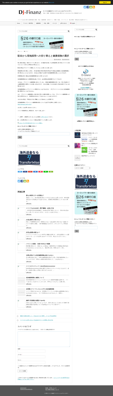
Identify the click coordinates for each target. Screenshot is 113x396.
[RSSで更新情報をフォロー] (93, 7)
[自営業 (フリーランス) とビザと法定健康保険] (21, 292)
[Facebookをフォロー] (88, 7)
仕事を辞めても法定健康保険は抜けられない (40, 255)
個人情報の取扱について (52, 389)
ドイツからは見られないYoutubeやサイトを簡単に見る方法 (36, 320)
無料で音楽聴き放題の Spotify (35, 300)
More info (51, 2)
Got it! (105, 2)
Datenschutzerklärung (26, 389)
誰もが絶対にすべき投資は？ (35, 195)
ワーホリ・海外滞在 (28, 23)
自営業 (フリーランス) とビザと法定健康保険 (40, 289)
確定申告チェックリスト (88, 155)
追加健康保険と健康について (35, 277)
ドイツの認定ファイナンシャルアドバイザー (58, 393)
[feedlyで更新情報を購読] (90, 7)
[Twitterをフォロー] (85, 7)
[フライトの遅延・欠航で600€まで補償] (21, 247)
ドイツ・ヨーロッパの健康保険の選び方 (93, 139)
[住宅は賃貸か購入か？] (21, 235)
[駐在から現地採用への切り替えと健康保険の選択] (35, 172)
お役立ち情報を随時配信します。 (26, 129)
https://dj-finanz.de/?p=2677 (25, 104)
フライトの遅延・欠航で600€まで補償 (38, 244)
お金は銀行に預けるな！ (33, 219)
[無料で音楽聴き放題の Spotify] (21, 303)
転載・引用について (50, 388)
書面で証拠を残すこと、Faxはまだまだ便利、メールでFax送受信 (38, 316)
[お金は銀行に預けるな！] (21, 223)
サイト (19, 360)
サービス (55, 23)
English (73, 23)
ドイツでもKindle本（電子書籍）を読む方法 (40, 208)
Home (18, 23)
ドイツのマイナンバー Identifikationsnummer (40, 266)
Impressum (23, 388)
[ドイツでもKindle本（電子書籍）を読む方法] (21, 211)
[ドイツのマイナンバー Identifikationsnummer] (21, 269)
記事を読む (29, 203)
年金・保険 (46, 23)
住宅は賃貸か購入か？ (33, 232)
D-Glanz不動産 (85, 87)
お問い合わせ (63, 23)
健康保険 (38, 23)
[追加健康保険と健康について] (21, 281)
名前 (19, 348)
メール (20, 354)
